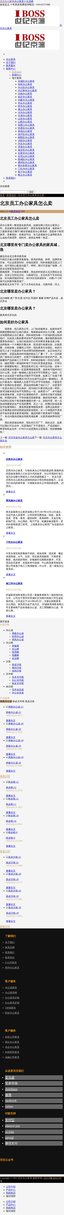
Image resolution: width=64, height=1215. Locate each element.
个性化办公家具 (14, 542)
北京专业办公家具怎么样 (21, 437)
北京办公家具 (7, 1)
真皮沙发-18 (12, 913)
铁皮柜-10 (11, 821)
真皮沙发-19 (12, 896)
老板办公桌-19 (13, 746)
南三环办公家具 (14, 583)
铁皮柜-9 (10, 838)
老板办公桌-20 (13, 729)
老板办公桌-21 (13, 712)
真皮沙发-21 (12, 862)
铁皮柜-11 (11, 804)
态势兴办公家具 (14, 459)
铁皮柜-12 (11, 787)
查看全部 (5, 776)
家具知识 (11, 195)
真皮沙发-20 (12, 879)
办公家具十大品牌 (23, 1)
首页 (2, 195)
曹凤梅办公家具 (14, 500)
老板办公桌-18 (13, 762)
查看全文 (10, 491)
